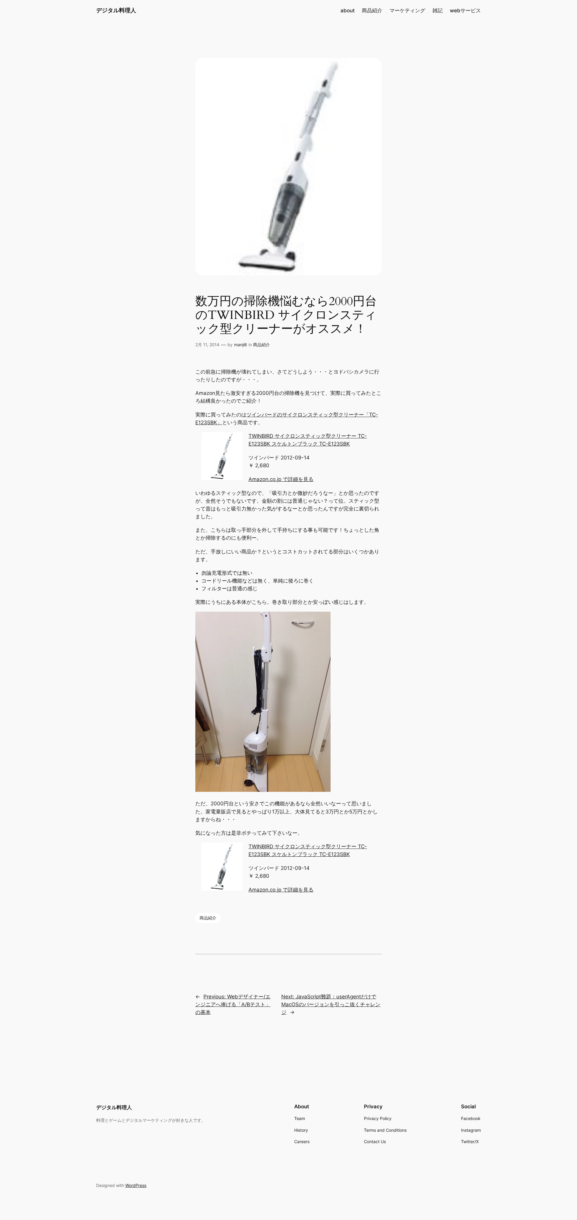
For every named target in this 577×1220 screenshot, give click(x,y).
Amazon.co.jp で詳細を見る (281, 479)
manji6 (240, 344)
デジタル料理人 (116, 10)
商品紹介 (261, 344)
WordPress (135, 1185)
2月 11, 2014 (207, 344)
